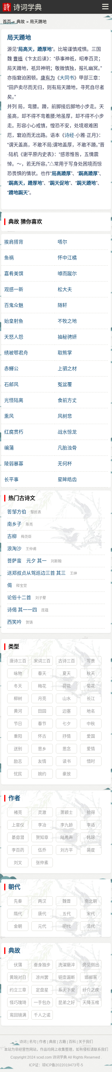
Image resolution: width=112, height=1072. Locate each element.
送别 (18, 748)
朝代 (14, 887)
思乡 (42, 748)
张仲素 (42, 862)
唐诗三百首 (18, 662)
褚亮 (18, 812)
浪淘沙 (14, 548)
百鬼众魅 (13, 305)
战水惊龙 (67, 432)
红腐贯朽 (13, 432)
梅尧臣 (26, 537)
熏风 (9, 416)
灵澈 (42, 812)
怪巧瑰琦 (18, 1002)
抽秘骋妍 (67, 337)
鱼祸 (9, 257)
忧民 (18, 773)
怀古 (42, 736)
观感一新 (13, 289)
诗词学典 (27, 7)
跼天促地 (59, 183)
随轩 (62, 305)
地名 (91, 711)
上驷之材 (67, 368)
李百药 (18, 850)
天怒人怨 (13, 337)
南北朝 (91, 901)
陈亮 (29, 524)
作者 (14, 798)
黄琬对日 (18, 977)
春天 (42, 673)
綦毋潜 (18, 837)
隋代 (18, 913)
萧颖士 (66, 812)
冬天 (18, 685)
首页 (7, 21)
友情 (42, 761)
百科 (72, 1042)
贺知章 (42, 837)
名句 (32, 1042)
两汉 (42, 901)
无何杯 (65, 463)
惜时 (91, 761)
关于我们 (86, 1042)
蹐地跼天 (18, 192)
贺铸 (29, 622)
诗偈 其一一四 (22, 609)
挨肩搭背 (13, 241)
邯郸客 (91, 977)
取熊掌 (65, 352)
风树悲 (65, 416)
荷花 (66, 685)
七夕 (66, 723)
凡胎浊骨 (67, 447)
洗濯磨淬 (66, 964)
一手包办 (42, 1002)
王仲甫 (31, 549)
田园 (42, 711)
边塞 (66, 711)
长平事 (11, 479)
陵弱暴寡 (13, 463)
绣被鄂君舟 (16, 352)
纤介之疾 (90, 989)
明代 (66, 926)
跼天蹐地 (86, 183)
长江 (91, 698)
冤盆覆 (65, 384)
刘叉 (18, 862)
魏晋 (66, 901)
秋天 (91, 673)
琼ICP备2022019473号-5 (62, 1065)
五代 (66, 913)
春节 (42, 723)
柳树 (18, 698)
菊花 (91, 685)
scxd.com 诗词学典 (51, 1057)
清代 (91, 926)
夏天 (66, 673)
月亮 (42, 698)
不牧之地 (67, 321)
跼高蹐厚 (88, 173)
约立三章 (18, 989)
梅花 (42, 685)
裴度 (91, 850)
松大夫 (65, 289)
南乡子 (14, 524)
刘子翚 (40, 598)
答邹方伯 (16, 511)
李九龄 (66, 824)
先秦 (18, 901)
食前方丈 (67, 400)
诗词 (23, 1042)
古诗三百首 (66, 662)
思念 (66, 748)
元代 (42, 926)
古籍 (62, 1042)
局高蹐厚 (61, 173)
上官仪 (18, 824)
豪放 (66, 773)
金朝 (18, 926)
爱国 (91, 736)
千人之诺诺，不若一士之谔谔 (42, 1016)
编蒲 (9, 447)
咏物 (18, 673)
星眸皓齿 (67, 479)
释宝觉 (21, 586)
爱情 (91, 748)
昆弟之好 (66, 1002)
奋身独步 (42, 964)
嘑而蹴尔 (67, 273)
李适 (91, 824)
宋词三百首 (42, 662)
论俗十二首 (19, 597)
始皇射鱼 (13, 321)
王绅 (73, 573)
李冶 (42, 824)
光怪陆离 (13, 400)
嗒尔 (62, 241)
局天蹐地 (19, 37)
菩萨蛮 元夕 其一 (27, 560)
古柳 (12, 536)
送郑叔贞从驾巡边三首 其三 (36, 573)
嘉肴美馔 (13, 273)
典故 (20, 21)
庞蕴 (44, 610)
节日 (18, 723)
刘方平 (66, 850)
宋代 (91, 913)
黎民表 (35, 512)
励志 (18, 761)
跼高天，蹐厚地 (25, 183)
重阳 (18, 736)
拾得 (91, 812)
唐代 (42, 913)
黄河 (18, 711)
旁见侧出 (90, 964)
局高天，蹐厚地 (35, 49)
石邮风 (11, 384)
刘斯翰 (56, 561)
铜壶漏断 (66, 977)
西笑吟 (14, 622)
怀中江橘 (67, 257)
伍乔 (42, 850)
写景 (91, 660)
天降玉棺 (90, 1002)
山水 (66, 698)
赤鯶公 (11, 368)
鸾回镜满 (18, 1015)
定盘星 (42, 989)
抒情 (66, 736)
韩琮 (91, 837)
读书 (66, 761)
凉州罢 (42, 977)
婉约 (42, 773)
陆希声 (66, 837)
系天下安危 (66, 991)
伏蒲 (18, 964)
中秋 (91, 723)
